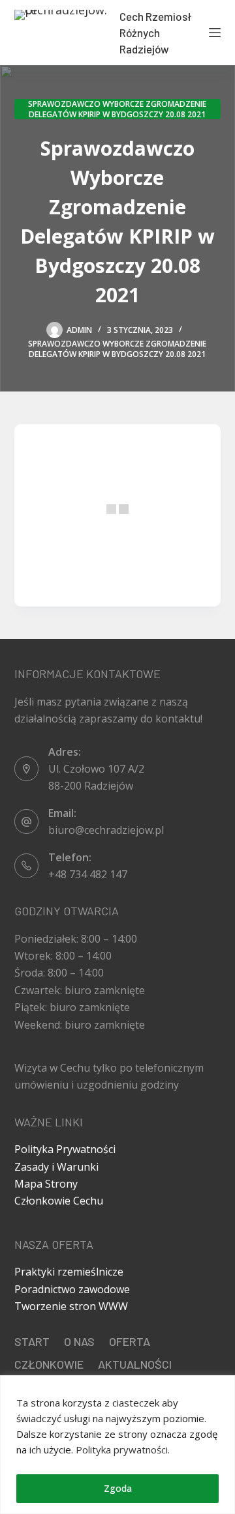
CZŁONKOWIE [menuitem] (49, 1364)
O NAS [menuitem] (79, 1341)
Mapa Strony (46, 1184)
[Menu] (215, 32)
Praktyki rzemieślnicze (68, 1271)
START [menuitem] (32, 1341)
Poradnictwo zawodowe (72, 1289)
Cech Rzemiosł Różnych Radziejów (155, 32)
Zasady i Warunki (56, 1167)
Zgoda (118, 1488)
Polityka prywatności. (123, 1449)
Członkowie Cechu (58, 1200)
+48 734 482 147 (87, 874)
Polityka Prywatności (65, 1149)
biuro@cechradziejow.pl (106, 830)
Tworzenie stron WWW (71, 1306)
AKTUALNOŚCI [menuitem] (135, 1364)
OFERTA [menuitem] (129, 1341)
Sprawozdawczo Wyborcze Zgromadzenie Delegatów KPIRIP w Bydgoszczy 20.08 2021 (117, 109)
